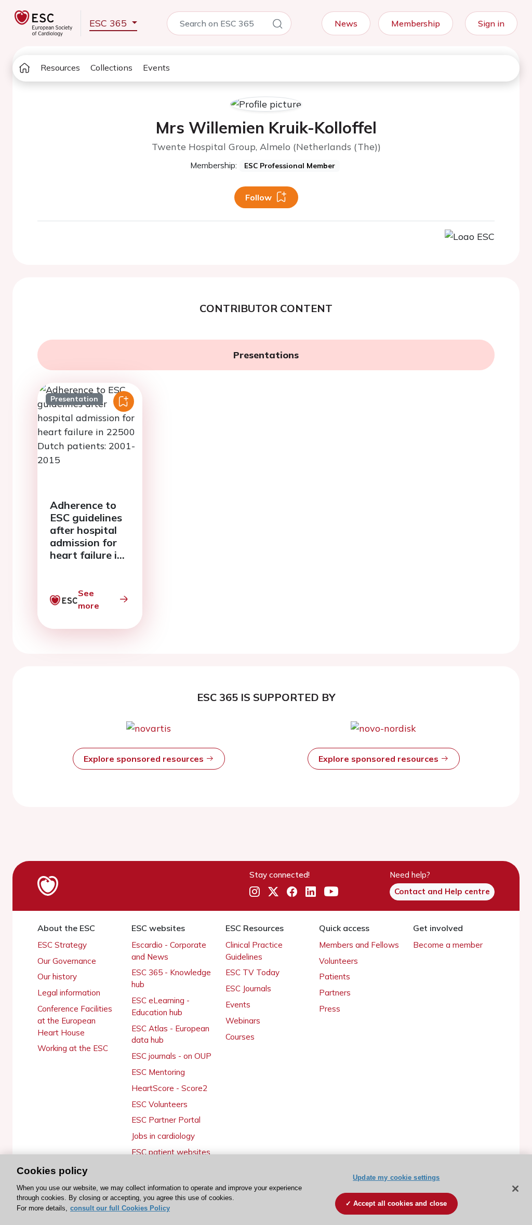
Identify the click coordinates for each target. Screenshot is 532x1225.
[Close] (515, 1188)
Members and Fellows (359, 945)
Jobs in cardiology (163, 1136)
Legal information (68, 993)
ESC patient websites (170, 1152)
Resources (60, 67)
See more (88, 599)
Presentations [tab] (266, 355)
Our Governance (66, 961)
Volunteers (338, 961)
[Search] (277, 25)
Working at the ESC (72, 1048)
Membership (415, 23)
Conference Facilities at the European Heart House (74, 1021)
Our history (57, 976)
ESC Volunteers (159, 1104)
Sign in (491, 23)
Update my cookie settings (396, 1177)
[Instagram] (254, 891)
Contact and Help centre (442, 891)
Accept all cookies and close (400, 1203)
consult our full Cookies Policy (120, 1208)
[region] (266, 1189)
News (346, 23)
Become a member (448, 945)
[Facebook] (292, 891)
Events (156, 67)
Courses (240, 1037)
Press (329, 1009)
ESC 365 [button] (109, 23)
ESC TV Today (252, 972)
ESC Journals (248, 988)
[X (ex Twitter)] (273, 891)
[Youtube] (331, 891)
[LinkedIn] (310, 891)
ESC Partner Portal (166, 1120)
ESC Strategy (62, 945)
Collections (111, 67)
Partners (335, 993)
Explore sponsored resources (145, 758)
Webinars (242, 1021)
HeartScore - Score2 (169, 1088)
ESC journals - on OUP (171, 1056)
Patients (334, 976)
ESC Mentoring (158, 1072)
